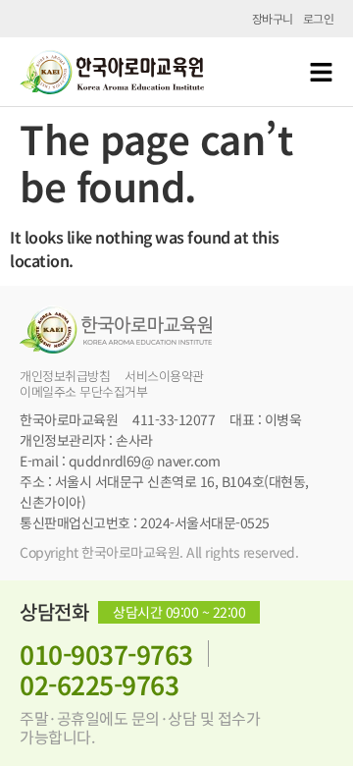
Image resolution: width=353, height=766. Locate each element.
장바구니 (272, 18)
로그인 (318, 18)
